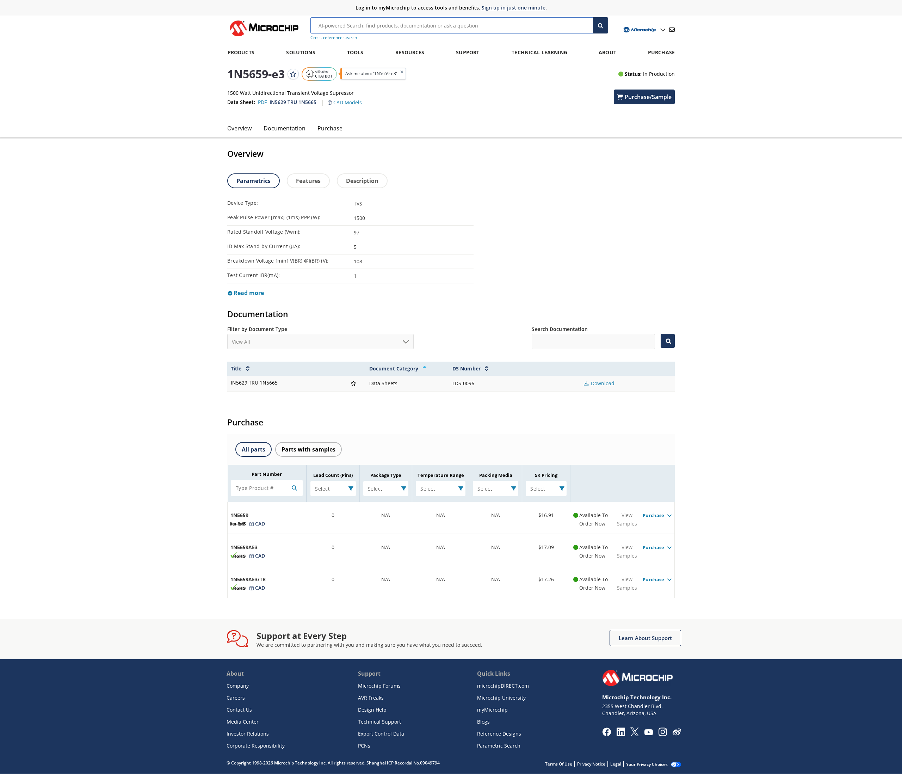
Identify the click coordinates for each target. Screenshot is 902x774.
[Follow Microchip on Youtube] (648, 733)
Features (308, 181)
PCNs (364, 745)
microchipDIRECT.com (503, 685)
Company (238, 685)
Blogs (483, 721)
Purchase (329, 128)
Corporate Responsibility (256, 745)
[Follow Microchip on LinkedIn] (620, 734)
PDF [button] (262, 102)
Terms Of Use (558, 764)
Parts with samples (308, 449)
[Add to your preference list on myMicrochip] (293, 73)
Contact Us (239, 709)
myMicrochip (492, 709)
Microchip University (501, 697)
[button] (348, 98)
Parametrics (253, 181)
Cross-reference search (333, 38)
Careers (236, 697)
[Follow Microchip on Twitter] (634, 734)
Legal (615, 764)
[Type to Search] (668, 341)
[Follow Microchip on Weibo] (676, 733)
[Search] (600, 25)
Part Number (267, 474)
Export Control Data (381, 733)
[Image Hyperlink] (264, 36)
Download (601, 383)
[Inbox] (672, 29)
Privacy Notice (591, 764)
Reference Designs (499, 733)
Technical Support (379, 721)
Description (362, 181)
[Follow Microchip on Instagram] (662, 734)
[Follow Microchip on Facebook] (606, 734)
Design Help (372, 709)
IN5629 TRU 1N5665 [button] (293, 102)
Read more (248, 293)
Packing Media (495, 475)
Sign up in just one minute (513, 7)
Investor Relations (248, 733)
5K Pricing (546, 475)
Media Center (243, 721)
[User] (643, 29)
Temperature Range (441, 475)
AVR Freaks (371, 697)
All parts (253, 449)
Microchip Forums (379, 685)
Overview (239, 128)
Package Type (385, 475)
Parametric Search (498, 745)
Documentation (284, 128)
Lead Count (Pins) (333, 475)
